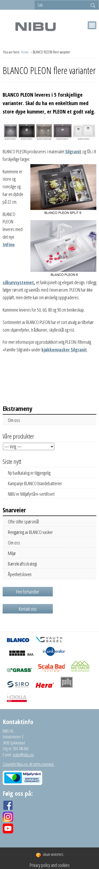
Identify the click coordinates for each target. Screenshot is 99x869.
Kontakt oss (28, 609)
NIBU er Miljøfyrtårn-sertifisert (31, 494)
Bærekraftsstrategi (22, 564)
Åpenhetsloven (19, 574)
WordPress (53, 854)
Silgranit (73, 151)
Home (25, 52)
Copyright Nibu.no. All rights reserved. (28, 764)
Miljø (12, 553)
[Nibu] (35, 26)
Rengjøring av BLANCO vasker (30, 532)
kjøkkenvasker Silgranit (64, 349)
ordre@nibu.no (23, 755)
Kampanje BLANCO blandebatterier (35, 483)
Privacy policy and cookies (50, 865)
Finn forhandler (27, 591)
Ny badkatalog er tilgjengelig (29, 473)
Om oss (14, 420)
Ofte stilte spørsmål (23, 521)
